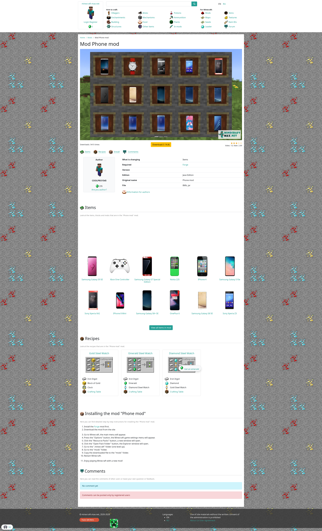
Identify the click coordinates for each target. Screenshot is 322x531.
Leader (208, 26)
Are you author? (99, 189)
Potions (177, 13)
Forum (232, 26)
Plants (177, 22)
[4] (239, 143)
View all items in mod (161, 327)
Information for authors (138, 192)
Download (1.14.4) (161, 144)
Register (93, 22)
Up (9, 527)
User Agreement (207, 520)
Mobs (145, 13)
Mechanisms (149, 17)
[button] (92, 94)
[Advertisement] (161, 237)
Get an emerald (191, 369)
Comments (133, 151)
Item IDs (233, 22)
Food (145, 22)
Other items (148, 26)
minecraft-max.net (90, 3)
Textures (233, 17)
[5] (241, 143)
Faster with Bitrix (88, 520)
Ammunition (180, 17)
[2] (234, 143)
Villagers (115, 13)
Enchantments (118, 17)
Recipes (102, 151)
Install (117, 151)
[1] (232, 143)
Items (87, 151)
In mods (178, 26)
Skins (231, 13)
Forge (185, 164)
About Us (194, 520)
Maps (208, 17)
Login (86, 22)
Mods (208, 13)
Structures (116, 26)
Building (115, 22)
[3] (236, 143)
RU (224, 4)
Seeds (208, 22)
